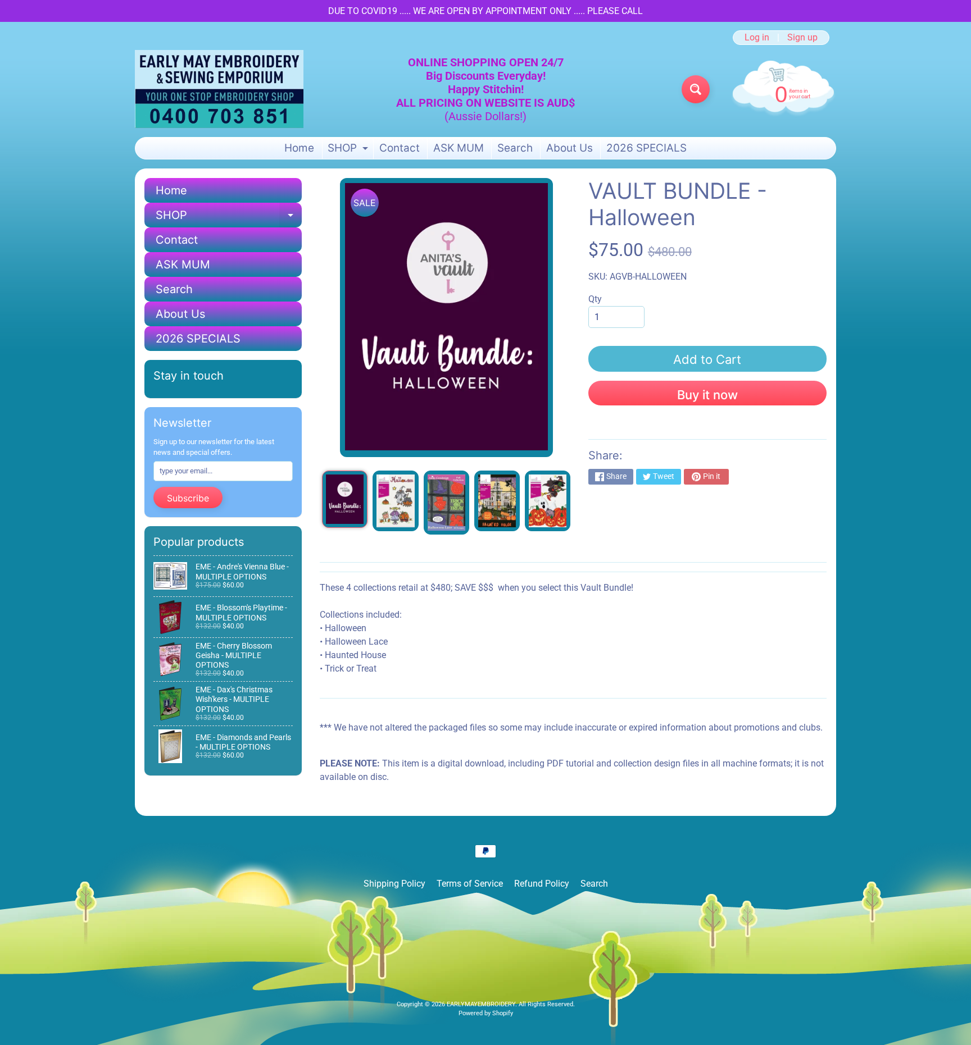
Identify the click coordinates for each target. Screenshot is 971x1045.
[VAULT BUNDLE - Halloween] (344, 499)
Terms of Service (470, 883)
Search (515, 148)
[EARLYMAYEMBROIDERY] (219, 89)
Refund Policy (541, 883)
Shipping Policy (394, 883)
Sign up (802, 37)
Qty (595, 299)
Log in (757, 37)
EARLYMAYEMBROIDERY (481, 1004)
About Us (569, 148)
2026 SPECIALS (646, 148)
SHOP (349, 150)
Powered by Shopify (486, 1013)
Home (299, 148)
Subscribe (188, 498)
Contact (399, 148)
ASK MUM (458, 148)
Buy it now (707, 394)
